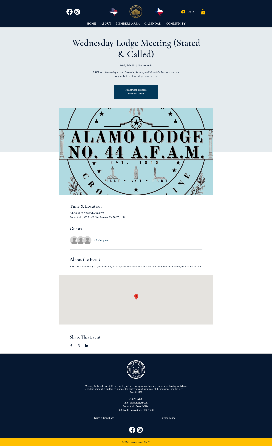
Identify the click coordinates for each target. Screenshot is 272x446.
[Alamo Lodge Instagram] (77, 12)
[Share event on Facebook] (71, 345)
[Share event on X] (78, 345)
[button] (203, 11)
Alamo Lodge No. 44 (140, 442)
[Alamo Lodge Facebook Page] (69, 12)
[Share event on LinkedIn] (86, 345)
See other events (136, 93)
